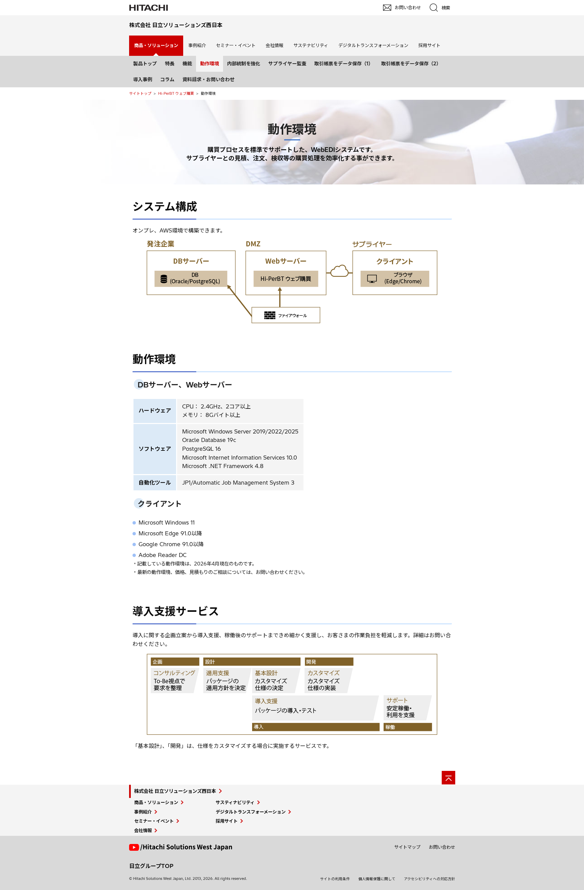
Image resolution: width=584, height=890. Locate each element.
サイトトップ (140, 93)
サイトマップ (407, 847)
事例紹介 (197, 45)
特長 (169, 64)
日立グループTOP (151, 866)
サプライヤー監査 (287, 64)
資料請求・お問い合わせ (208, 79)
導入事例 (142, 79)
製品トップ (145, 64)
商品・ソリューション (156, 802)
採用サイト (429, 45)
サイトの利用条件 (335, 878)
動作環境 (209, 64)
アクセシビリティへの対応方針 (429, 878)
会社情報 (274, 45)
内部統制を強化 (243, 64)
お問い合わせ (442, 847)
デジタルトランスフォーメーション (373, 45)
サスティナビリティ (235, 802)
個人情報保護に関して (376, 878)
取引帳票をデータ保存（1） (343, 64)
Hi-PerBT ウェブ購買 (176, 93)
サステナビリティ (310, 45)
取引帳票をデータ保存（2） (411, 64)
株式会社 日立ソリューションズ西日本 (175, 791)
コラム (167, 79)
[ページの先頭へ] (448, 777)
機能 (187, 64)
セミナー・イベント (236, 45)
